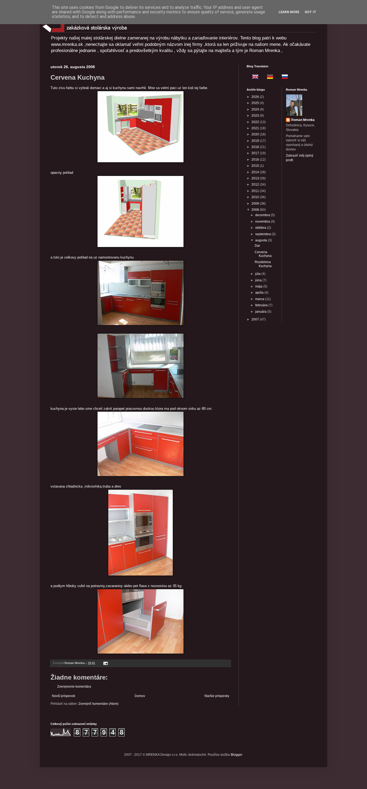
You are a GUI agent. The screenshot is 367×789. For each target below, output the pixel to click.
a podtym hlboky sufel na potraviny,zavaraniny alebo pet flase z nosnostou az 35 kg (116, 586)
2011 (255, 191)
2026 (255, 97)
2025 (255, 103)
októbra (261, 228)
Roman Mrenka (303, 120)
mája (259, 286)
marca (260, 299)
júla (258, 274)
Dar (257, 246)
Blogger (236, 755)
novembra (263, 221)
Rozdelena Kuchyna (263, 264)
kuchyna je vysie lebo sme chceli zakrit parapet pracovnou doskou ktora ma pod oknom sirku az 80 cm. (132, 409)
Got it (310, 12)
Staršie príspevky (216, 696)
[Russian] (283, 77)
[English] (254, 77)
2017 (255, 153)
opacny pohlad (62, 173)
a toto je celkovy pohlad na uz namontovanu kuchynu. (93, 257)
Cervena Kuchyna (263, 254)
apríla (259, 292)
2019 (255, 141)
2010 (255, 197)
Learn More (289, 12)
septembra (263, 234)
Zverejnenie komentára (74, 686)
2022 (255, 122)
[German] (268, 77)
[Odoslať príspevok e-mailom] (105, 663)
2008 (255, 210)
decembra (263, 215)
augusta (261, 240)
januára (261, 312)
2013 (255, 178)
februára (261, 305)
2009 (255, 203)
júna (258, 280)
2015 (255, 166)
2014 (255, 172)
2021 (255, 128)
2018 (255, 147)
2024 (255, 109)
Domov (140, 696)
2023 (255, 115)
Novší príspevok (63, 696)
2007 (255, 319)
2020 (255, 134)
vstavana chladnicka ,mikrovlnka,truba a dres (86, 486)
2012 (255, 184)
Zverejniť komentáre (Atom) (98, 704)
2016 (255, 159)
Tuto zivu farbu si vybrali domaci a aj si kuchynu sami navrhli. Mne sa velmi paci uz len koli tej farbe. (129, 88)
